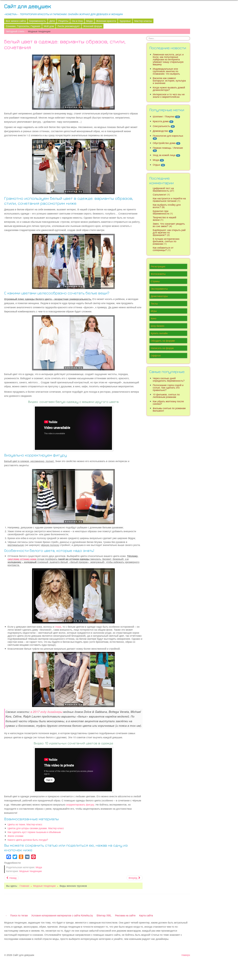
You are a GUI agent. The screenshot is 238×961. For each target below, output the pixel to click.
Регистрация (158, 266)
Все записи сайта (16, 21)
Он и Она (77, 21)
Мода (89, 21)
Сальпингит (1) (161, 194)
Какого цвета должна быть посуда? (28, 839)
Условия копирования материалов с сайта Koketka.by (62, 915)
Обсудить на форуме (163, 340)
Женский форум (92, 26)
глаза (58, 626)
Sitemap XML (104, 915)
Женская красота (106, 21)
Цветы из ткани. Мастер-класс (25, 824)
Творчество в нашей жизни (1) (164, 218)
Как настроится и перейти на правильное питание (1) (169, 200)
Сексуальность (161, 126)
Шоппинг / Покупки (163, 116)
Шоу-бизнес (157, 325)
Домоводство (160, 131)
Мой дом (49, 26)
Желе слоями (15, 836)
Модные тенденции (39, 31)
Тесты (154, 303)
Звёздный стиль (15, 31)
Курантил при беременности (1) (163, 212)
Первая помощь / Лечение (168, 147)
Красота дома (161, 121)
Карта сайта (146, 915)
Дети (52, 21)
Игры (154, 311)
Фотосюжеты (158, 274)
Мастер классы (143, 21)
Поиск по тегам (19, 915)
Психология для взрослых (168, 135)
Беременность (37, 21)
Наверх (186, 955)
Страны (155, 281)
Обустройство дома (164, 143)
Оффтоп (156, 355)
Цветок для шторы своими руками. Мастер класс (36, 828)
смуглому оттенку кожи (22, 559)
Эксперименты (159, 288)
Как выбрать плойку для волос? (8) (167, 206)
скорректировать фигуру (80, 804)
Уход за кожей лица (164, 155)
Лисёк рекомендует (68, 26)
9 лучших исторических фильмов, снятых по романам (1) (166, 241)
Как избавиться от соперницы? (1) (163, 249)
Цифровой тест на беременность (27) (163, 189)
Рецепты (63, 21)
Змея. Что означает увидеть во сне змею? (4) (169, 225)
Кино (153, 318)
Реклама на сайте (125, 915)
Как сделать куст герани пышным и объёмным (34, 832)
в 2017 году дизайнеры (46, 712)
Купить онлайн (159, 333)
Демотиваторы (159, 296)
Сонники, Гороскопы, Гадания (23, 26)
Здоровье (125, 21)
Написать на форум (162, 348)
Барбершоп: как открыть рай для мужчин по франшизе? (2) (169, 232)
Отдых (156, 164)
